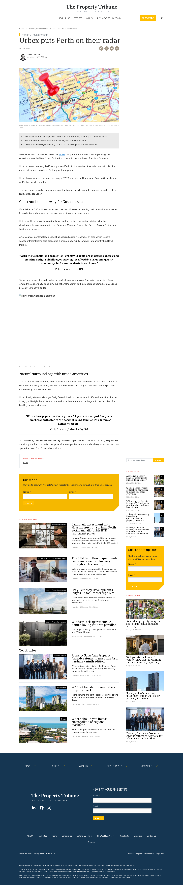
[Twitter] (49, 808)
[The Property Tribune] (60, 797)
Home (61, 18)
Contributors (67, 835)
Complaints (124, 835)
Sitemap (91, 842)
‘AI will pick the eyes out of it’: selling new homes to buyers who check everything (137, 491)
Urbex (62, 154)
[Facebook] (41, 808)
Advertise (43, 835)
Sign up (28, 503)
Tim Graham (76, 704)
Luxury (48, 590)
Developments (103, 18)
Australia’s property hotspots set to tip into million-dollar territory (136, 478)
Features (78, 18)
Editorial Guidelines (84, 835)
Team (54, 835)
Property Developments (38, 28)
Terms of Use (51, 853)
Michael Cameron (77, 636)
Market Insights (61, 687)
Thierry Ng (75, 547)
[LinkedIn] (34, 808)
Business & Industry (44, 558)
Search (158, 460)
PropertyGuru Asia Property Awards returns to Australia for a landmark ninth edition (137, 530)
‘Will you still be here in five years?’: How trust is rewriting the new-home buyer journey (137, 504)
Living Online (159, 853)
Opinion (63, 719)
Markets (89, 18)
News (67, 18)
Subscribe (148, 18)
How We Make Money (105, 835)
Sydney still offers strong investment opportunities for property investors (137, 517)
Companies (117, 18)
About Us (30, 835)
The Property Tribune (78, 675)
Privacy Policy (39, 853)
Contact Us (151, 835)
